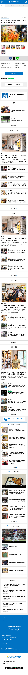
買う (17, 5)
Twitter (14, 629)
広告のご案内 (4, 643)
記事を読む (14, 73)
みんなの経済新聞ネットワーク (14, 657)
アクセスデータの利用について (8, 639)
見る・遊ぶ (12, 5)
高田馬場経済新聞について (7, 635)
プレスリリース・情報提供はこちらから (10, 637)
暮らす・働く (21, 5)
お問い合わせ (4, 641)
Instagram (17, 629)
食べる (7, 5)
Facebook (10, 629)
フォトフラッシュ (5, 17)
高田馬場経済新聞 (14, 2)
